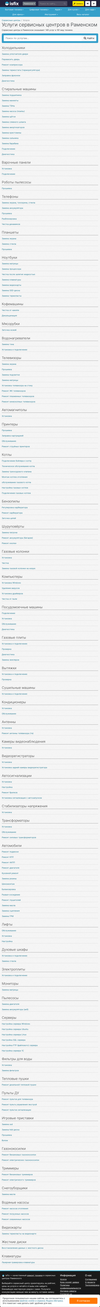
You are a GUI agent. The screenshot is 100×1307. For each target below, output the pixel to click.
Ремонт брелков (9, 792)
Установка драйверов (12, 593)
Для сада (89, 9)
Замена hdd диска (10, 1129)
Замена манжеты (10, 100)
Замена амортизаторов (13, 127)
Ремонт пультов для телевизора (17, 1099)
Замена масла (8, 905)
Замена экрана (9, 238)
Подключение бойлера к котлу (16, 461)
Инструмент (50, 14)
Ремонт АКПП (8, 862)
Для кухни (72, 9)
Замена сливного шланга (14, 122)
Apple (57, 9)
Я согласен (83, 1300)
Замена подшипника (11, 95)
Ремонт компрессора (12, 64)
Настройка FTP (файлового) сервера (20, 1045)
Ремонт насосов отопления (15, 1208)
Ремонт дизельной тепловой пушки (19, 1084)
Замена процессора (11, 269)
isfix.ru (12, 3)
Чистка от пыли (9, 599)
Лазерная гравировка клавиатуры (18, 1262)
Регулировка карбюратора (15, 507)
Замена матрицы (10, 263)
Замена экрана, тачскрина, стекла (18, 202)
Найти (90, 38)
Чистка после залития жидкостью (18, 274)
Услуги (63, 1279)
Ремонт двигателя (10, 868)
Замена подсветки (11, 375)
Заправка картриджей (12, 435)
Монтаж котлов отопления (14, 477)
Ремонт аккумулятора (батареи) (17, 538)
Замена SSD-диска (11, 290)
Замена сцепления (11, 911)
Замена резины (9, 878)
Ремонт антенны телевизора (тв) (18, 733)
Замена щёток (9, 116)
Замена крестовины (11, 132)
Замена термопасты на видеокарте (19, 1233)
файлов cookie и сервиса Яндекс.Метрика (41, 1301)
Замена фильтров (10, 1070)
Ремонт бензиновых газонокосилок (19, 1154)
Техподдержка (92, 1285)
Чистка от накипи (10, 310)
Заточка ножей (9, 330)
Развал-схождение (11, 894)
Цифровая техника (38, 9)
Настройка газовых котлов (15, 487)
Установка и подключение (14, 349)
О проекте (90, 1282)
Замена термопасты (11, 296)
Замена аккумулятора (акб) (15, 1009)
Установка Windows (11, 583)
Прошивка (7, 188)
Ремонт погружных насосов (15, 1214)
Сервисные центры (11, 20)
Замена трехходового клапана (16, 471)
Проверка (6, 649)
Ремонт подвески (10, 851)
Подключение (8, 149)
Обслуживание (9, 441)
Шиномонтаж (8, 884)
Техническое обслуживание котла (18, 466)
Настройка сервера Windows (16, 1024)
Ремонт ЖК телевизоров (14, 391)
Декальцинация (9, 315)
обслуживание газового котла (16, 482)
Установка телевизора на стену (17, 385)
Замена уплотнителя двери (15, 54)
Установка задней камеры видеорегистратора (24, 767)
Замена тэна (8, 344)
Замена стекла (9, 244)
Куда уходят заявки (69, 1282)
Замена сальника (10, 138)
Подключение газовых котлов (16, 493)
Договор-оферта (68, 1291)
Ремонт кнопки (9, 543)
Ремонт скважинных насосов (16, 1219)
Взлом (5, 1140)
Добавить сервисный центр (93, 3)
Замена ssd (7, 1124)
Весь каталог (83, 14)
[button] (52, 3)
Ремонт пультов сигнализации (16, 1110)
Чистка (5, 563)
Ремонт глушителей (11, 900)
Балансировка (9, 889)
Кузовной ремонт (10, 873)
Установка (7, 168)
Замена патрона (9, 532)
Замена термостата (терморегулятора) (21, 70)
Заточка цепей (9, 518)
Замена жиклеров (10, 660)
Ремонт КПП (8, 857)
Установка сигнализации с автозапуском (22, 798)
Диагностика (8, 81)
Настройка (7, 787)
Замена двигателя (10, 1004)
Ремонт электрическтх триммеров (19, 1180)
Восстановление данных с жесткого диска (22, 1248)
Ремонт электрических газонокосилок (20, 1160)
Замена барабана (10, 143)
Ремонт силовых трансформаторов (19, 837)
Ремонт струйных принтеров (16, 446)
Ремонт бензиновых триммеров (17, 1174)
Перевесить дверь (11, 59)
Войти (87, 3)
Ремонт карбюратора (12, 513)
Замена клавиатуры (11, 279)
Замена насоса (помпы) (13, 111)
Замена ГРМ (8, 916)
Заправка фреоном (11, 75)
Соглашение (91, 1279)
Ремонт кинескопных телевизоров (18, 401)
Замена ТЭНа (8, 106)
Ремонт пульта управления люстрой (19, 1104)
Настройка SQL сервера (13, 1040)
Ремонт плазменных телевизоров (18, 396)
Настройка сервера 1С (13, 1050)
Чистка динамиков (11, 224)
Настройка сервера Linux (14, 1034)
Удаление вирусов (11, 588)
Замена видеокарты (11, 285)
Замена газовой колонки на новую (18, 568)
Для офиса (17, 14)
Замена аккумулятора (12, 208)
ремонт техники (35, 1275)
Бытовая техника (13, 9)
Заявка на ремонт (80, 3)
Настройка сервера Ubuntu (15, 1029)
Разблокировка (9, 219)
